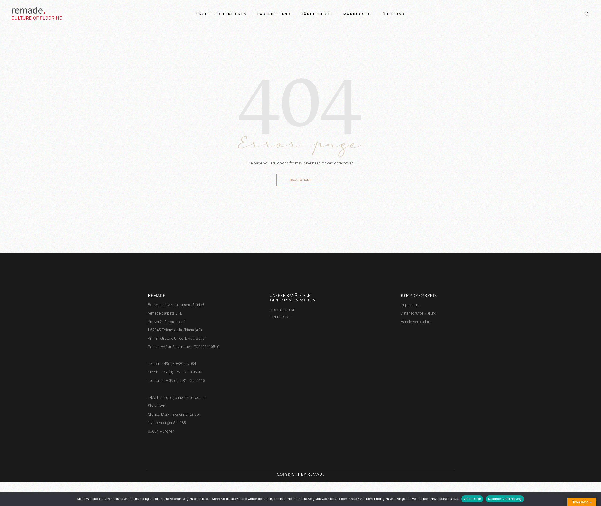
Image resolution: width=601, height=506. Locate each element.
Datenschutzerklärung (418, 313)
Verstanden (472, 499)
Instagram (282, 310)
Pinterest (281, 317)
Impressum (410, 305)
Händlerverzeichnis (416, 322)
